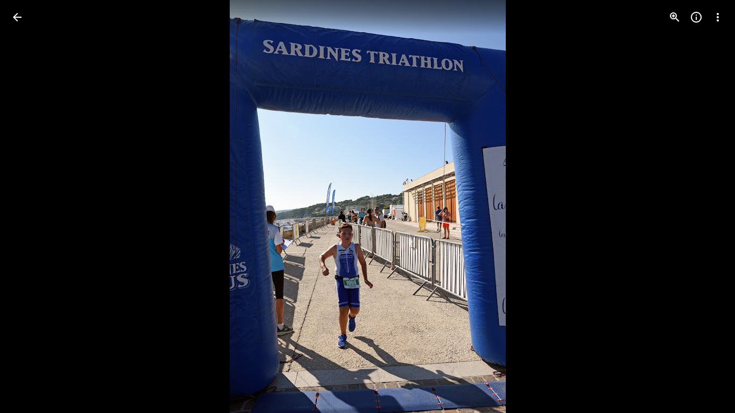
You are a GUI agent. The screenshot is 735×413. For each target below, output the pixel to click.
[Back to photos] (17, 17)
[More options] (718, 17)
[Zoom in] (674, 17)
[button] (30, 206)
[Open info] (696, 17)
